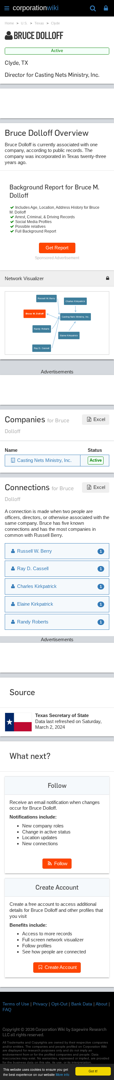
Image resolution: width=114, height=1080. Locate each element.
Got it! (93, 1071)
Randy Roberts (42, 329)
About (101, 1003)
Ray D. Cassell (41, 348)
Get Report (57, 247)
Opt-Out (59, 1003)
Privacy (40, 1003)
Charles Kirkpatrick (75, 301)
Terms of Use (16, 1003)
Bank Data (81, 1003)
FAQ (7, 1009)
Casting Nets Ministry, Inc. (75, 316)
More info (62, 1074)
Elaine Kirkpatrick (69, 335)
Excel (98, 419)
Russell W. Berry (46, 298)
